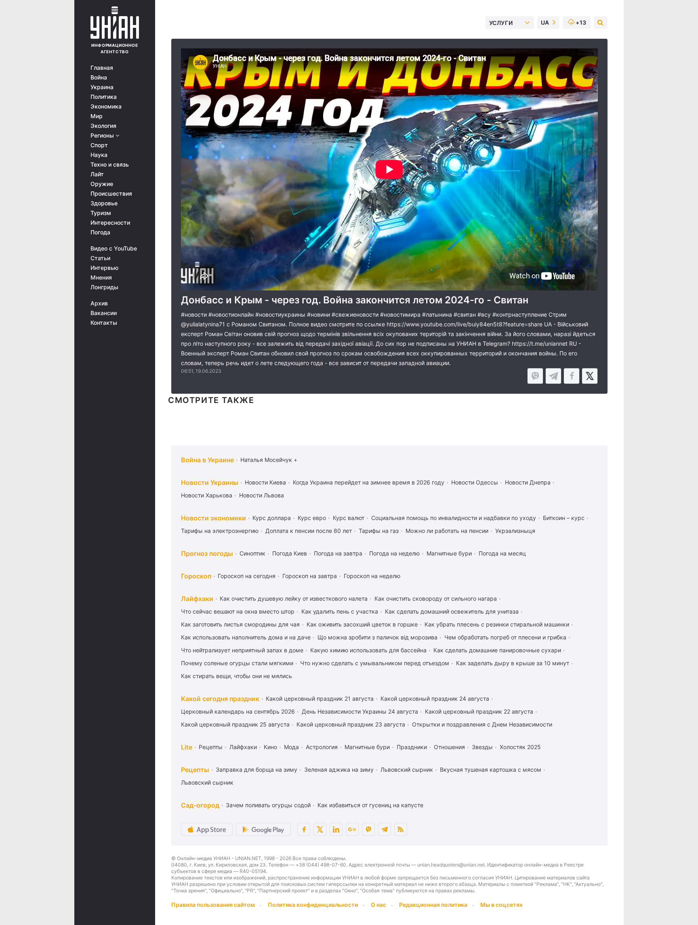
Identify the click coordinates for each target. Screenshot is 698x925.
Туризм (100, 213)
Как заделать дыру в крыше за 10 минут (512, 663)
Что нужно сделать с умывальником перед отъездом (374, 663)
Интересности (110, 222)
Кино (270, 746)
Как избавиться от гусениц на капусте (370, 805)
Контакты (103, 322)
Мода (291, 746)
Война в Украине (207, 460)
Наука (98, 155)
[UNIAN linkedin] (336, 829)
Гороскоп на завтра (309, 575)
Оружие (101, 184)
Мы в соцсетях (501, 904)
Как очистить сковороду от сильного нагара (435, 598)
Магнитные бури (449, 553)
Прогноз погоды (207, 553)
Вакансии (103, 313)
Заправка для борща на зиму (256, 769)
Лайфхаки (197, 599)
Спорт (99, 145)
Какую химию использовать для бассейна (368, 650)
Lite (186, 747)
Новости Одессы (474, 482)
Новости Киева (265, 482)
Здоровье (104, 203)
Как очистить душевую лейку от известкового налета (294, 598)
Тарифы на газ (379, 530)
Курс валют (348, 517)
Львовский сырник (407, 769)
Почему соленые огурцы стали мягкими (237, 663)
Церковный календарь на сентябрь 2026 (238, 711)
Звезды (482, 746)
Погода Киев (289, 553)
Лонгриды (104, 287)
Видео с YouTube (113, 248)
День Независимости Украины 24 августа (360, 711)
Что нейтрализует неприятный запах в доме (242, 650)
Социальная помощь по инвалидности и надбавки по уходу (453, 517)
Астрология (322, 746)
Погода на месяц (502, 553)
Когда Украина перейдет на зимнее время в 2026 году (368, 482)
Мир (96, 116)
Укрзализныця (515, 530)
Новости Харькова (206, 495)
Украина (102, 87)
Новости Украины (209, 482)
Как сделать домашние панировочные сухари (497, 650)
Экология (103, 126)
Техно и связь (109, 164)
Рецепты (211, 746)
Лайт (97, 174)
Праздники (412, 746)
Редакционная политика (433, 904)
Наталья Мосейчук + (268, 459)
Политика (103, 97)
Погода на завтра (338, 553)
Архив (99, 303)
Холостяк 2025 (520, 746)
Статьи (100, 258)
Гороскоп (196, 576)
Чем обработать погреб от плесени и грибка (505, 637)
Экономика (106, 106)
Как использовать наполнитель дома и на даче (246, 637)
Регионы (103, 135)
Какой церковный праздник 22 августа (479, 711)
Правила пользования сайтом (213, 904)
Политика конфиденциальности (313, 904)
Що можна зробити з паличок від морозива (377, 637)
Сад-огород (200, 805)
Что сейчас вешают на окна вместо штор (237, 611)
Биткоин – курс (563, 517)
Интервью (104, 268)
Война (98, 77)
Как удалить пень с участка (339, 611)
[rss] (400, 829)
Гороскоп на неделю (372, 575)
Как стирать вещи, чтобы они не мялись (236, 675)
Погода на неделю (394, 553)
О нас (378, 904)
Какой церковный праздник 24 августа (435, 698)
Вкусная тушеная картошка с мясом (490, 769)
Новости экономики (213, 518)
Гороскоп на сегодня (246, 575)
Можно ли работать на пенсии (447, 530)
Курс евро (312, 517)
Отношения (449, 746)
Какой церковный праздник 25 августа (235, 724)
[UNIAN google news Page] (352, 829)
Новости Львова (261, 495)
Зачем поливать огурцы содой (268, 805)
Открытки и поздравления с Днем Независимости (482, 724)
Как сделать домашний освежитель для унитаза (452, 611)
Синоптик (252, 553)
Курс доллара (271, 517)
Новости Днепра (528, 482)
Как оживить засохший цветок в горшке (362, 624)
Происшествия (111, 193)
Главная (101, 68)
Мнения (101, 277)
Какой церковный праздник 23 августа (350, 724)
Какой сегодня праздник (220, 699)
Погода (100, 232)
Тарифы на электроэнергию (220, 530)
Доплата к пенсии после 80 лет (308, 530)
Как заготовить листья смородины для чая (240, 624)
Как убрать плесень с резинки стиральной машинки (497, 624)
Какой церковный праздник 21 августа (320, 698)
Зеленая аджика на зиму (339, 769)
